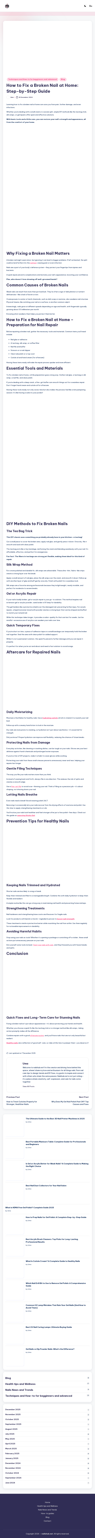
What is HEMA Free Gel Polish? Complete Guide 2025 (29, 1207)
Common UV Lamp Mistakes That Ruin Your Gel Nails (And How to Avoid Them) (56, 1306)
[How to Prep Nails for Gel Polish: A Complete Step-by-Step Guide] (14, 1225)
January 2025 (11, 1458)
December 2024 (13, 1463)
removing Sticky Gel (26, 815)
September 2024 (13, 1478)
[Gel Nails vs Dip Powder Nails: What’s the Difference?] (14, 1357)
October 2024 (12, 1473)
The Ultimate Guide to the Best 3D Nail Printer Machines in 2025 (55, 1119)
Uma (25, 1063)
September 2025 (13, 1424)
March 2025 (11, 1449)
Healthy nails (12, 1043)
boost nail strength (65, 919)
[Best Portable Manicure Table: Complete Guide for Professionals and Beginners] (14, 1149)
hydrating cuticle (50, 718)
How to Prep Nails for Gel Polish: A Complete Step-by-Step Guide (56, 1217)
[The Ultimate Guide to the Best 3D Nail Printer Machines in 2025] (14, 1127)
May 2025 (10, 1439)
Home (47, 1502)
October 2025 (12, 1419)
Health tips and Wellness (20, 1383)
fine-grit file (16, 786)
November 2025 (13, 1414)
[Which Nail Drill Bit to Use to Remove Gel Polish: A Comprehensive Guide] (14, 1291)
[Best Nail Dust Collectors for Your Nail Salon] (14, 1193)
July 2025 (9, 1434)
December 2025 (12, 1409)
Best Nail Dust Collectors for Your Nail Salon (46, 1186)
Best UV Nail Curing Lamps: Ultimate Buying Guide (49, 1327)
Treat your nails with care (43, 945)
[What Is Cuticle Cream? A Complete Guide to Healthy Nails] (14, 1269)
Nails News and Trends (19, 1389)
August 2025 (11, 1429)
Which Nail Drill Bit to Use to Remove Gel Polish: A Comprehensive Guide (56, 1284)
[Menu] (90, 6)
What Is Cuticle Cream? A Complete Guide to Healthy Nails (53, 1261)
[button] (28, 1086)
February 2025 (12, 1453)
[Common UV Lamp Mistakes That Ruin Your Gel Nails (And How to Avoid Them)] (14, 1313)
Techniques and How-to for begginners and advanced (32, 79)
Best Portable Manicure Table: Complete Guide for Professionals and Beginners (56, 1143)
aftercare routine (37, 1035)
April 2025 (10, 1444)
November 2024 (13, 1468)
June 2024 (10, 1483)
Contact (47, 1521)
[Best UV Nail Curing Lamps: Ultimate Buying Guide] (14, 1334)
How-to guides (47, 1513)
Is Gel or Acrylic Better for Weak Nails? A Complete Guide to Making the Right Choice (57, 1165)
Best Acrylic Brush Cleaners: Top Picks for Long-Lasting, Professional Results (52, 1240)
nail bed (33, 263)
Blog (63, 79)
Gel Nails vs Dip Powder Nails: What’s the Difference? (50, 1349)
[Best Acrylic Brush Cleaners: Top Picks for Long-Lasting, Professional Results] (14, 1247)
